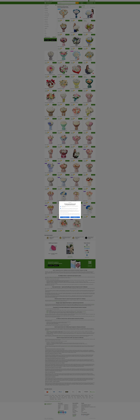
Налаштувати (65, 217)
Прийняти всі (75, 217)
